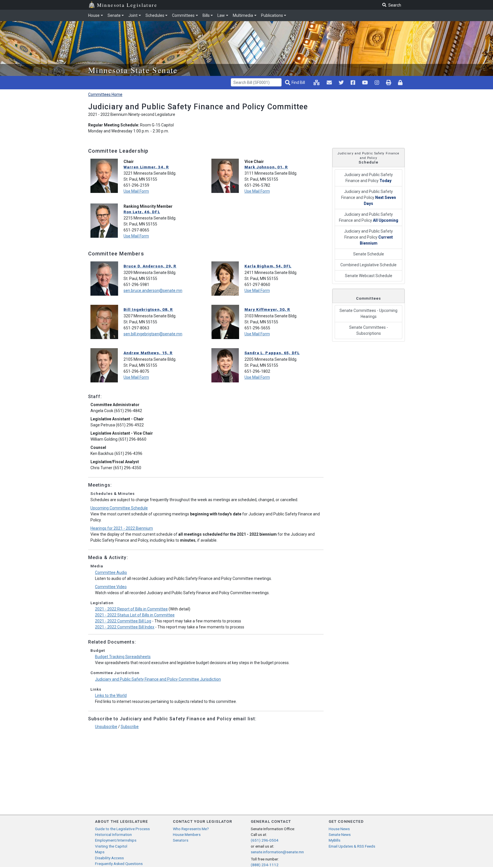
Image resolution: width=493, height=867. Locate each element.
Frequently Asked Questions (119, 863)
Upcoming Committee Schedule (119, 508)
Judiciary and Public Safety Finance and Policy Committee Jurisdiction (158, 679)
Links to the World (111, 695)
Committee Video (111, 586)
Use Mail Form (136, 191)
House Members (187, 834)
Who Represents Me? (191, 828)
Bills (206, 15)
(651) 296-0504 (264, 840)
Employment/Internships (115, 840)
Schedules (155, 15)
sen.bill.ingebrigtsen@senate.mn (153, 334)
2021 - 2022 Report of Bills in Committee (131, 609)
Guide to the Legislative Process (122, 828)
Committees (183, 15)
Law (221, 15)
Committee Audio (111, 572)
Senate (114, 15)
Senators (180, 840)
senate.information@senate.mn (277, 852)
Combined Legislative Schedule (368, 265)
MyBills (334, 840)
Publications (272, 15)
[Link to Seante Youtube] (365, 82)
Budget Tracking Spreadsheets (123, 656)
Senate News (340, 834)
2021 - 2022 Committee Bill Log (123, 621)
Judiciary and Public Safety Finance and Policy (368, 177)
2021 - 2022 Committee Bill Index (124, 627)
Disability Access (109, 858)
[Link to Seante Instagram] (341, 82)
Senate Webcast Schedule (368, 275)
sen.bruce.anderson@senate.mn (153, 290)
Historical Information (113, 834)
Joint (133, 15)
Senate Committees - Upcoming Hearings (368, 313)
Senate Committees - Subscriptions (368, 330)
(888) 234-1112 (264, 864)
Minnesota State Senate (133, 69)
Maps (99, 852)
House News (339, 828)
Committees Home (105, 94)
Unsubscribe (106, 726)
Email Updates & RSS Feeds (352, 846)
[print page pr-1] (388, 82)
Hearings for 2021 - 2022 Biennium (121, 528)
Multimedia (243, 15)
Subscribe (130, 726)
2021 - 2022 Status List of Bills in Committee (135, 615)
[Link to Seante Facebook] (352, 82)
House (94, 15)
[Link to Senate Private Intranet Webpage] (316, 82)
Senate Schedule (368, 254)
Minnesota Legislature (127, 4)
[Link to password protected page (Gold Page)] (400, 82)
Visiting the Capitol (111, 846)
